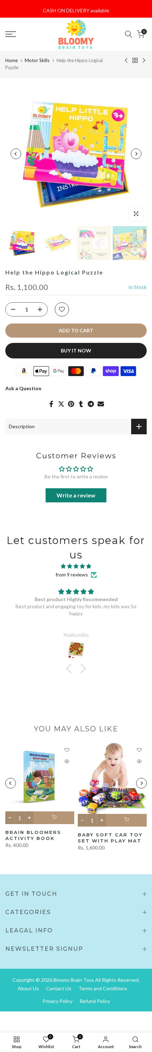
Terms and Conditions (102, 988)
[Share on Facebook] (51, 404)
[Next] (136, 154)
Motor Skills (37, 60)
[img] (76, 566)
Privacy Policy (57, 1001)
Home (11, 60)
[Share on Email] (101, 404)
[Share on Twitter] (61, 404)
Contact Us (58, 988)
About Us (28, 988)
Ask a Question (23, 388)
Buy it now (76, 350)
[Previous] (16, 154)
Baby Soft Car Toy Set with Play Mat (110, 838)
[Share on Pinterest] (71, 404)
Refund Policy (95, 1001)
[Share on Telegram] (91, 404)
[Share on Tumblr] (81, 404)
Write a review (76, 495)
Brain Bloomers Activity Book (33, 835)
